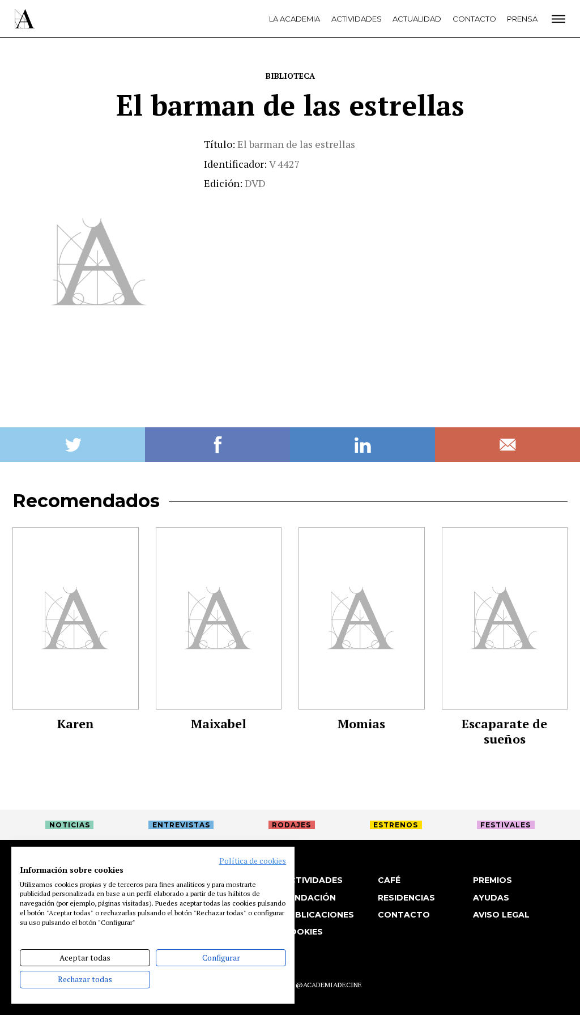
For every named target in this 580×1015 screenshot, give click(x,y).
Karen (75, 723)
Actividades (356, 18)
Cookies (303, 932)
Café (389, 880)
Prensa (522, 18)
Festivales (505, 825)
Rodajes (291, 825)
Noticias (69, 825)
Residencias (406, 898)
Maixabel (218, 723)
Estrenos (395, 825)
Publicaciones (318, 915)
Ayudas (491, 898)
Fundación (309, 898)
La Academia (294, 18)
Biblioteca (290, 75)
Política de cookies (252, 861)
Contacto (474, 18)
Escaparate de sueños (504, 731)
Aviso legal (501, 915)
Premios (492, 880)
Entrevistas (181, 825)
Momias (361, 723)
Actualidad (417, 18)
